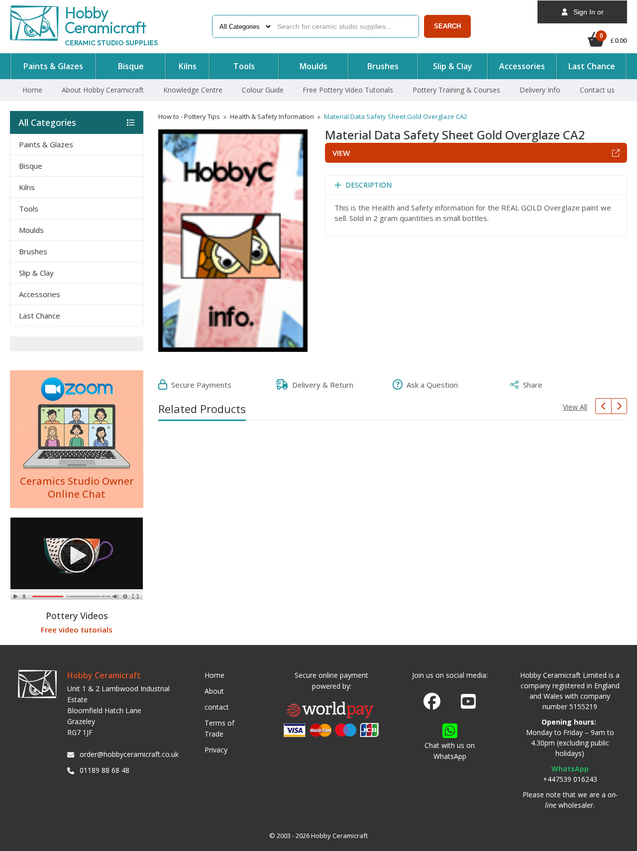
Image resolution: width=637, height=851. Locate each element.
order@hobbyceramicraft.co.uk (127, 754)
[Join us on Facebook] (432, 701)
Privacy (216, 749)
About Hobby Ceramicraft (103, 90)
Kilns (27, 187)
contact (217, 707)
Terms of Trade (219, 728)
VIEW (341, 153)
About (214, 691)
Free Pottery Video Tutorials (348, 90)
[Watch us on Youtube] (468, 704)
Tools (28, 208)
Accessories (39, 294)
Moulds (31, 230)
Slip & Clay (36, 273)
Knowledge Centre (192, 90)
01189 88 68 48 (104, 770)
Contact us (597, 90)
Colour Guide (263, 90)
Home (32, 90)
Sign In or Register (585, 15)
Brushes (33, 251)
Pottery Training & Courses (456, 90)
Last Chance (39, 315)
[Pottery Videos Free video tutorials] (76, 560)
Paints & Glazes (46, 144)
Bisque (30, 166)
